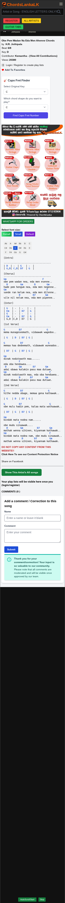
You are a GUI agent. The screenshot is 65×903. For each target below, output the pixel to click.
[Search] (59, 11)
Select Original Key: (14, 86)
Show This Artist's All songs (21, 472)
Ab (6, 243)
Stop (42, 899)
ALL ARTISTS (31, 20)
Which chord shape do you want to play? (23, 100)
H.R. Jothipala (14, 44)
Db (10, 248)
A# (15, 243)
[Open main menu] (61, 4)
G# (25, 252)
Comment (10, 525)
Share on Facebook (12, 461)
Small (18, 234)
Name (7, 511)
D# (20, 248)
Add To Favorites (15, 69)
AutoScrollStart (27, 899)
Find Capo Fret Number (26, 115)
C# (6, 248)
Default (30, 234)
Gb (15, 252)
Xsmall (6, 234)
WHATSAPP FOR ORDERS (18, 221)
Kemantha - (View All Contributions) (36, 55)
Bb (20, 243)
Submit (11, 549)
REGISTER (11, 20)
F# (10, 252)
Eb (25, 248)
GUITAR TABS (13, 27)
